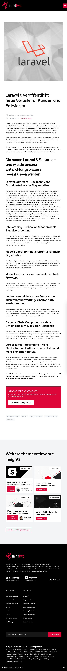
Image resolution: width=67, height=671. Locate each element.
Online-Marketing (11, 618)
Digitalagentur (11, 649)
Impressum (22, 634)
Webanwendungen (12, 596)
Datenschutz (12, 634)
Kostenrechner (27, 622)
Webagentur (20, 649)
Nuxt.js (8, 614)
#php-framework (36, 416)
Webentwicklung (26, 118)
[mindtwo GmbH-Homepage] (10, 5)
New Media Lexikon (29, 603)
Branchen (26, 596)
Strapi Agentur (11, 656)
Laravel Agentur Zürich (14, 661)
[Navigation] (65, 5)
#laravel (24, 416)
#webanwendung (51, 416)
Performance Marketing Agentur (45, 652)
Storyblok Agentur (44, 654)
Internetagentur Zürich (40, 659)
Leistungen (10, 590)
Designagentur (43, 649)
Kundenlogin (55, 634)
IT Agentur (53, 649)
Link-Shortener (27, 618)
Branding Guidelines (29, 611)
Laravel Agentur (11, 659)
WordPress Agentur (24, 659)
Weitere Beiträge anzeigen (19, 530)
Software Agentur (12, 652)
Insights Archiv (27, 600)
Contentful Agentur (24, 656)
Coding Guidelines (29, 607)
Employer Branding (12, 603)
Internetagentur (32, 649)
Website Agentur (12, 654)
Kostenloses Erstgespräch (21, 402)
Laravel (8, 607)
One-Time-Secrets (29, 614)
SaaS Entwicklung (47, 656)
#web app (10, 419)
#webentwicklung (12, 416)
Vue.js (7, 611)
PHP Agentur (36, 656)
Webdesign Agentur (26, 652)
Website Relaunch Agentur (27, 654)
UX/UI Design (10, 622)
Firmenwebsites (10, 600)
